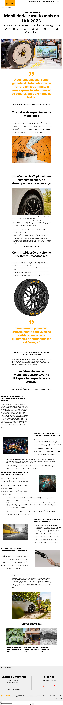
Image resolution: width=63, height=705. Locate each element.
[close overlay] (1, 702)
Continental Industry (13, 682)
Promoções (13, 687)
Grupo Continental (13, 680)
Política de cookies (58, 698)
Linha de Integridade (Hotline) (19, 695)
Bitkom (10, 488)
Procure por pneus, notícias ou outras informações (22, 704)
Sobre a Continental (13, 685)
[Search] (1, 704)
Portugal (52, 1)
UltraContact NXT (39, 129)
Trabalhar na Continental (13, 689)
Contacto (31, 695)
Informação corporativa (41, 695)
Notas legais (52, 695)
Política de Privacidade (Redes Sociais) (30, 696)
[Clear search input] (33, 704)
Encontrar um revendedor (45, 1)
